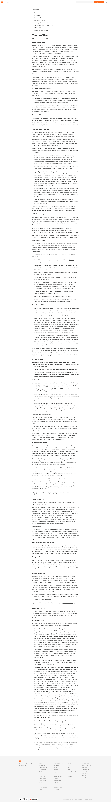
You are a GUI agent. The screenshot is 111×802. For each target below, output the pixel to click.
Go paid (55, 767)
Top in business (43, 787)
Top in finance (42, 776)
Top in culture (42, 772)
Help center (84, 767)
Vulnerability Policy (72, 772)
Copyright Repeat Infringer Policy (43, 25)
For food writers (57, 780)
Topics (40, 789)
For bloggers (57, 774)
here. (76, 232)
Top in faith (42, 785)
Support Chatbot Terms (41, 30)
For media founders (58, 785)
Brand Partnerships (86, 777)
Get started (56, 765)
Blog (69, 769)
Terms (76, 799)
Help (69, 765)
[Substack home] (2, 2)
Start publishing (99, 2)
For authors (56, 778)
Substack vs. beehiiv (58, 787)
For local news (57, 782)
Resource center (86, 763)
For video (56, 769)
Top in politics (42, 780)
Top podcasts (42, 769)
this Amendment (68, 603)
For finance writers (58, 776)
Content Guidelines (39, 20)
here (53, 230)
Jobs (69, 767)
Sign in (107, 2)
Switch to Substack (58, 763)
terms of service (71, 553)
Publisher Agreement (40, 18)
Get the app (42, 765)
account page (58, 461)
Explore (41, 763)
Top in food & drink (44, 774)
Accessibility (80, 799)
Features (84, 775)
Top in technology (43, 782)
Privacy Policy (38, 15)
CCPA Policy (37, 27)
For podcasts (57, 772)
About (69, 763)
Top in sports (42, 778)
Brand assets (85, 773)
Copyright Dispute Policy (41, 23)
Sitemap (70, 776)
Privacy (71, 799)
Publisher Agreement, (53, 120)
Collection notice (88, 799)
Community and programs (85, 770)
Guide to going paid (86, 765)
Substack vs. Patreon (56, 790)
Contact (69, 774)
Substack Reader (43, 767)
